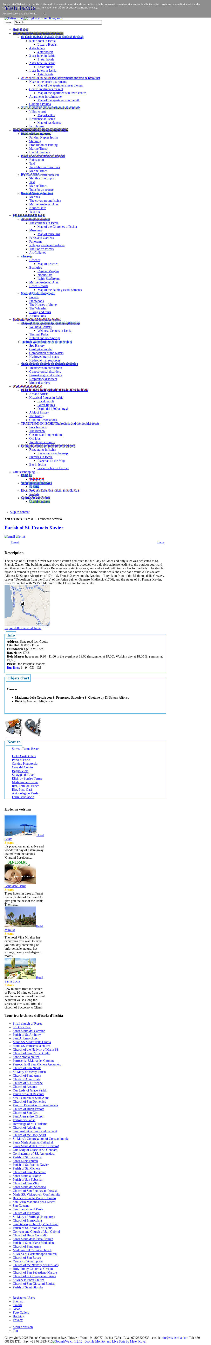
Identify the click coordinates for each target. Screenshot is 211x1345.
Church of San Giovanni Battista (34, 1283)
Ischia (109, 1337)
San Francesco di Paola (28, 1209)
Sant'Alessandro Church (28, 1116)
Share (160, 542)
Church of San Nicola (27, 1068)
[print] (20, 536)
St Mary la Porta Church (29, 1280)
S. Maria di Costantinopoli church (35, 1254)
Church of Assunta (25, 1086)
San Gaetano (21, 1205)
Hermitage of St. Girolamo (30, 1124)
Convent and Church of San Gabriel (36, 1231)
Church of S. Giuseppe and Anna (34, 1276)
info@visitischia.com (174, 1337)
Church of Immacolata (27, 1220)
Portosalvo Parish (24, 1120)
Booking (18, 1316)
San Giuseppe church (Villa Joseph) (36, 1224)
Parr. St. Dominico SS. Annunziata (35, 1105)
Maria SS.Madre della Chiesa (32, 1042)
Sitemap (18, 1301)
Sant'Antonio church (26, 1057)
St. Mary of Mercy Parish (29, 1072)
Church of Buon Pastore (28, 1109)
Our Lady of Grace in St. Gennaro (35, 1150)
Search (9, 22)
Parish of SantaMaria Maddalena (34, 1242)
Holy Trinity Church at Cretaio (33, 1268)
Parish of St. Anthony (27, 1034)
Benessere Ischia (15, 886)
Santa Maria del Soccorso (29, 1187)
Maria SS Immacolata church (31, 1046)
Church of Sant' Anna (27, 1075)
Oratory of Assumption (28, 1261)
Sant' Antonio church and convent (35, 1131)
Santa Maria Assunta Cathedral (33, 1142)
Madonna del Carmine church (32, 1250)
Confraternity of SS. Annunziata (34, 1153)
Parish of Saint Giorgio (28, 1287)
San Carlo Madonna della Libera (34, 1202)
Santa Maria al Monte (27, 1176)
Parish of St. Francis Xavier (34, 527)
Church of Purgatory (26, 1213)
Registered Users (24, 1297)
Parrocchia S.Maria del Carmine (33, 1060)
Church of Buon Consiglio (30, 1235)
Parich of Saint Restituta (28, 1094)
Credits (17, 1305)
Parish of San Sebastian (28, 1179)
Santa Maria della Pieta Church (33, 1239)
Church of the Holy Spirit (29, 1135)
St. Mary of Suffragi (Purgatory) (34, 1216)
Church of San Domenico (29, 1101)
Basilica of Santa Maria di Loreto (34, 1198)
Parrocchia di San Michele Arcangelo (37, 1064)
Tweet (15, 542)
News (16, 1309)
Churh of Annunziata (26, 1079)
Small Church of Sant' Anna (31, 1098)
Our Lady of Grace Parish (30, 1090)
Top (15, 1330)
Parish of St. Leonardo (27, 1157)
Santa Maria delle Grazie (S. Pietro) (36, 1146)
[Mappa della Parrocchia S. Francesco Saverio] (27, 605)
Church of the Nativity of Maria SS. (36, 1049)
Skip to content (19, 512)
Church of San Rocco (27, 1257)
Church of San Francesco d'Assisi (35, 1190)
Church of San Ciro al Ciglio (31, 1053)
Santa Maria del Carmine (29, 1031)
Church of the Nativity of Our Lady (36, 1265)
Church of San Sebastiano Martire (35, 1272)
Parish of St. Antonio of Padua (32, 1228)
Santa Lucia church (25, 1161)
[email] (10, 536)
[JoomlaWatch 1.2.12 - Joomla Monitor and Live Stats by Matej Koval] (99, 1341)
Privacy (18, 1320)
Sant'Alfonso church (26, 1038)
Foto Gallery (21, 1312)
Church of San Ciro (25, 1112)
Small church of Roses (27, 1023)
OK (44, 13)
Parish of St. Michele (26, 1168)
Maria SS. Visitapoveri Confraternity (36, 1194)
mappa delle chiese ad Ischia (23, 628)
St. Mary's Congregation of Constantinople (40, 1138)
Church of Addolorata (27, 1127)
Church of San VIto (26, 1183)
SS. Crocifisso (22, 1027)
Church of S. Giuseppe (28, 1083)
